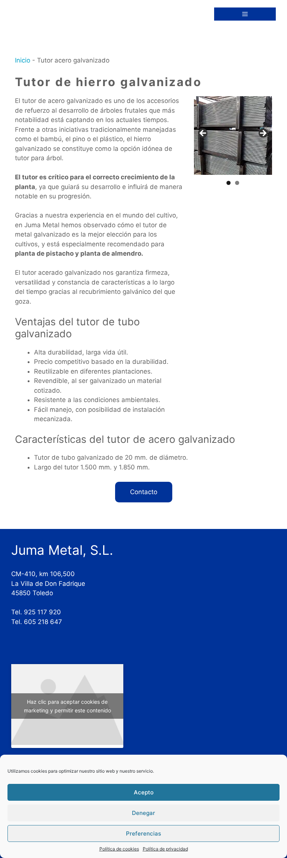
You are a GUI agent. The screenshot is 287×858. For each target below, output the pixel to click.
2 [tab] (237, 183)
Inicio (22, 60)
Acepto (144, 792)
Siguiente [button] (262, 133)
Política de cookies (119, 849)
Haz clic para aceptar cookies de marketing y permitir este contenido (67, 706)
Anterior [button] (203, 133)
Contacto (143, 492)
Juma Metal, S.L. (62, 550)
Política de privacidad (165, 849)
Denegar (143, 812)
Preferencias (143, 833)
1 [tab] (228, 183)
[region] (233, 135)
